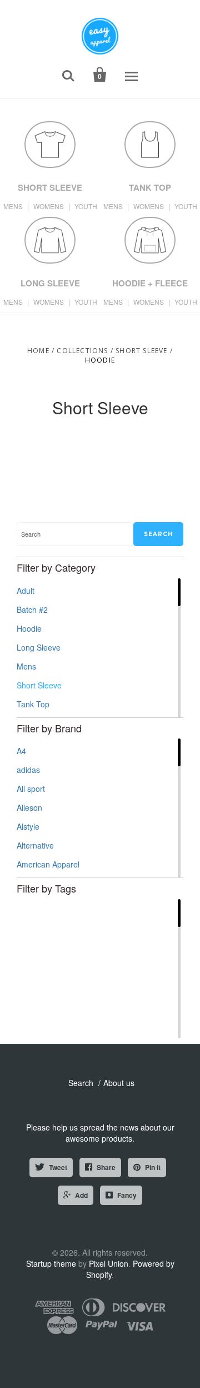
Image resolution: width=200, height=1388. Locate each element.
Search (80, 1082)
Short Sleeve (141, 350)
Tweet (58, 1167)
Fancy (127, 1195)
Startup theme (51, 1263)
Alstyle (28, 826)
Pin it (153, 1167)
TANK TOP (150, 187)
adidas (28, 769)
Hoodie (29, 628)
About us (118, 1082)
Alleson (29, 807)
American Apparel (48, 864)
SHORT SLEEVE (50, 187)
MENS (13, 206)
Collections (82, 350)
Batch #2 (32, 609)
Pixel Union (108, 1263)
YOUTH (85, 206)
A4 (21, 750)
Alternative (35, 845)
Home (38, 350)
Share (106, 1167)
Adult (25, 590)
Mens (26, 666)
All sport (31, 788)
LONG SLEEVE (50, 283)
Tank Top (33, 704)
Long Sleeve (39, 647)
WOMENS (48, 206)
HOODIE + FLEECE (150, 283)
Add (81, 1195)
